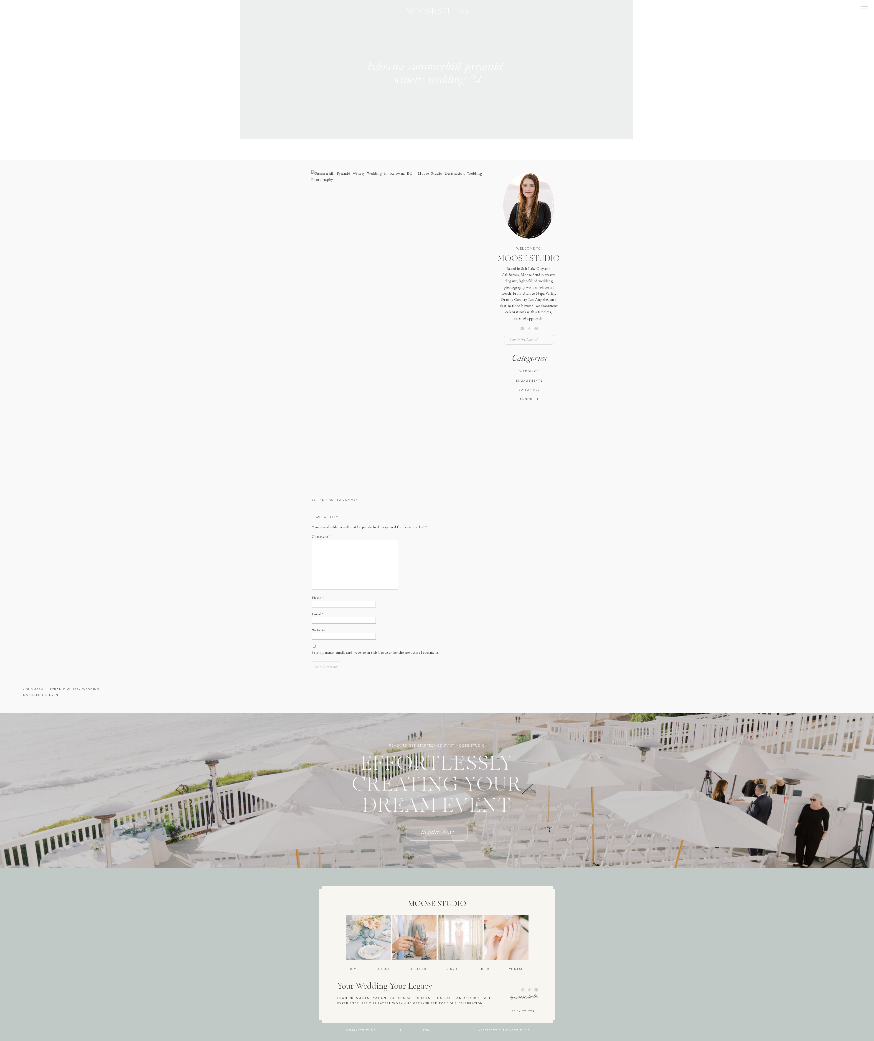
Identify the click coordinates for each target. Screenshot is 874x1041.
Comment (321, 536)
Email (317, 613)
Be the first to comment (336, 500)
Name (318, 597)
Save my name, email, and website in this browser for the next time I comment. (375, 652)
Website (318, 630)
